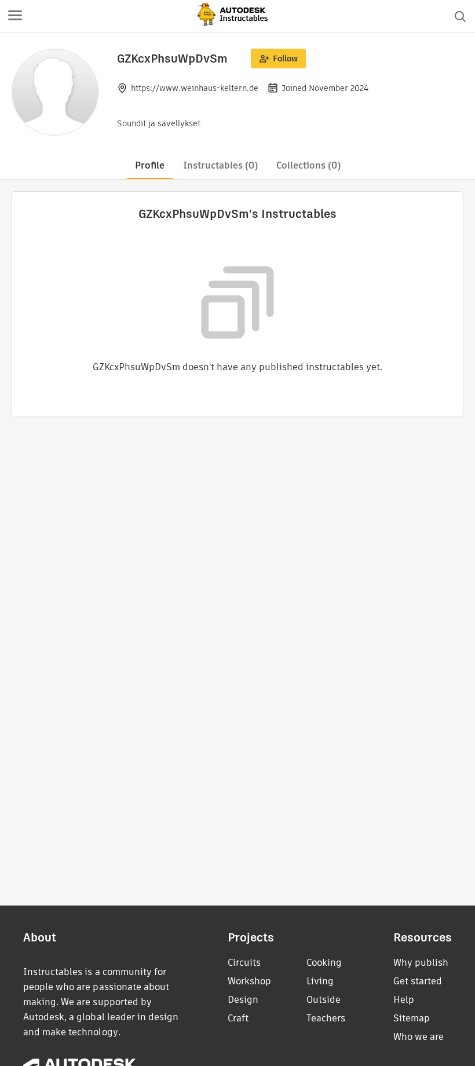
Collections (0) (308, 165)
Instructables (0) (220, 165)
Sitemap (411, 1018)
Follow (285, 58)
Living (320, 981)
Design (243, 999)
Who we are (418, 1036)
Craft (238, 1018)
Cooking (324, 962)
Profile (150, 165)
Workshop (249, 981)
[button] (15, 16)
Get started (417, 981)
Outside (323, 999)
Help (403, 999)
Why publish (420, 962)
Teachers (325, 1018)
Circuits (244, 962)
